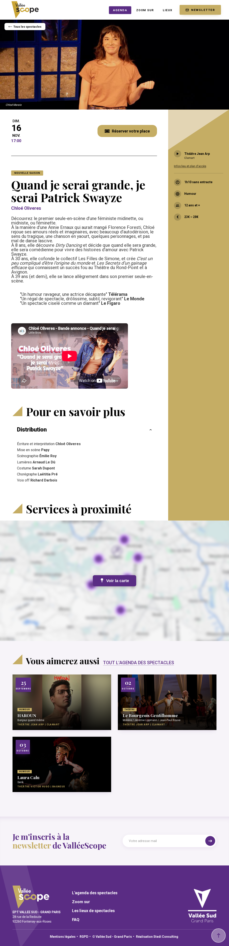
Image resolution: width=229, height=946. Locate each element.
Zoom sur (81, 902)
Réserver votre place (131, 131)
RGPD (84, 936)
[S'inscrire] (210, 841)
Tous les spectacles (27, 26)
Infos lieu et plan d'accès (190, 166)
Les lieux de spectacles (93, 911)
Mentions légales (63, 936)
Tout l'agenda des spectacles (138, 662)
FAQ (75, 919)
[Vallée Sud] (202, 920)
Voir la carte (117, 581)
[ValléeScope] (25, 8)
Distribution (32, 429)
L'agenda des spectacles (94, 893)
